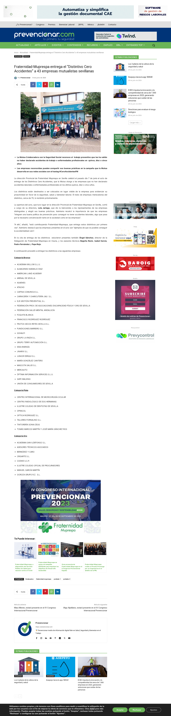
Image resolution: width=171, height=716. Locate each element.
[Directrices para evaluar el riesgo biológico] (120, 112)
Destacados (30, 579)
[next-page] (20, 696)
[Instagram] (41, 638)
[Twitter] (39, 84)
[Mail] (51, 638)
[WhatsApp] (51, 84)
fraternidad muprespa (43, 579)
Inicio (16, 53)
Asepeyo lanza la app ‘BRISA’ (57, 680)
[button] (153, 45)
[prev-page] (16, 696)
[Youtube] (69, 638)
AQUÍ (92, 709)
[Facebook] (33, 84)
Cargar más (134, 122)
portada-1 (57, 579)
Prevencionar (25, 78)
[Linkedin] (57, 84)
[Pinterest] (45, 84)
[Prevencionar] (44, 36)
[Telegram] (60, 638)
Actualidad (24, 53)
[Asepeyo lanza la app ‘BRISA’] (60, 667)
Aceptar (120, 710)
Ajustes (153, 710)
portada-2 (66, 579)
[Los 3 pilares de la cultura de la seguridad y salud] (28, 667)
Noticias (26, 56)
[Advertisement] (135, 177)
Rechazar (137, 710)
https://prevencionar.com (44, 627)
